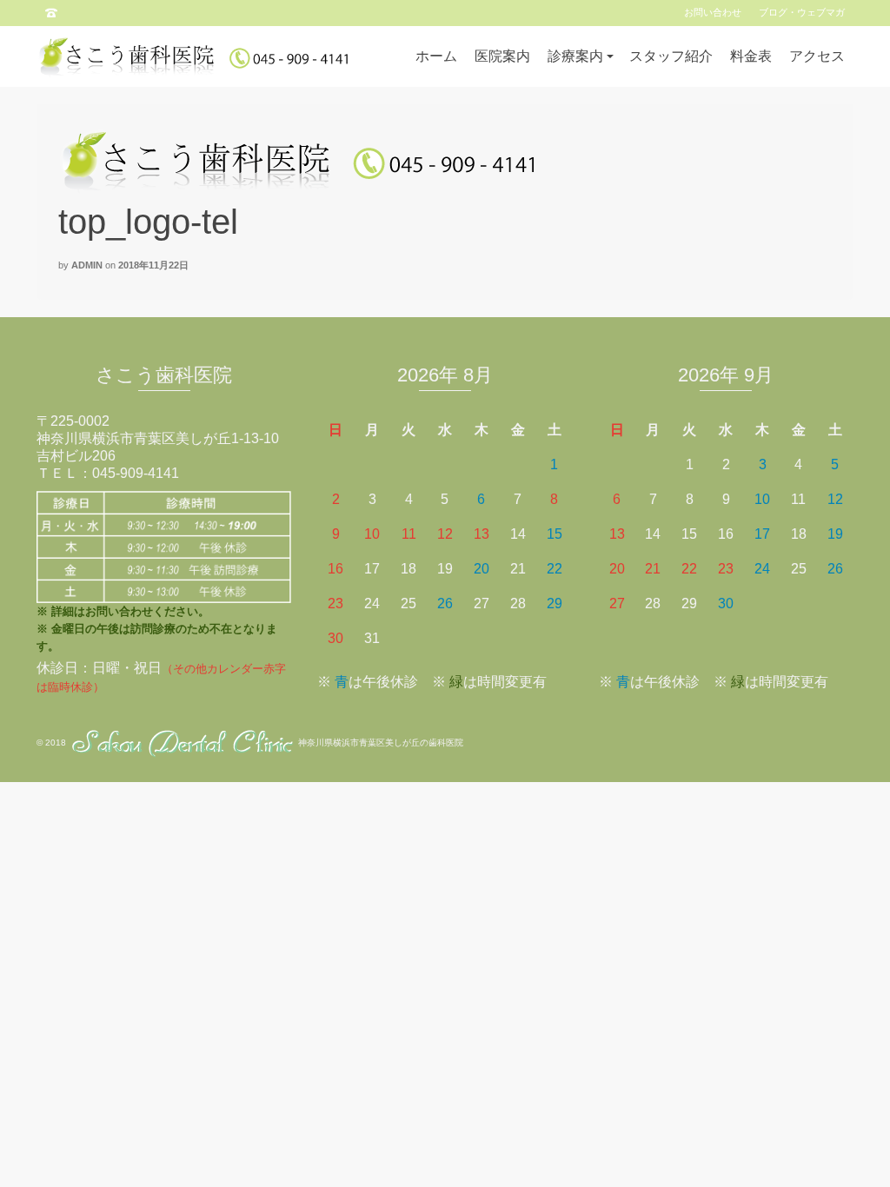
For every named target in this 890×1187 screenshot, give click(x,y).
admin (87, 265)
